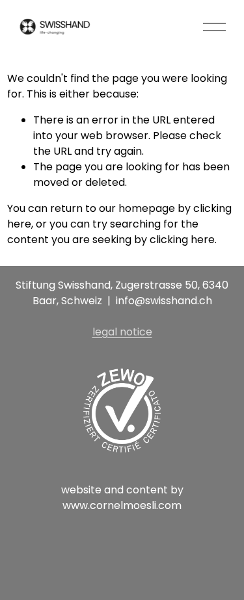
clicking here (182, 239)
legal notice (122, 331)
